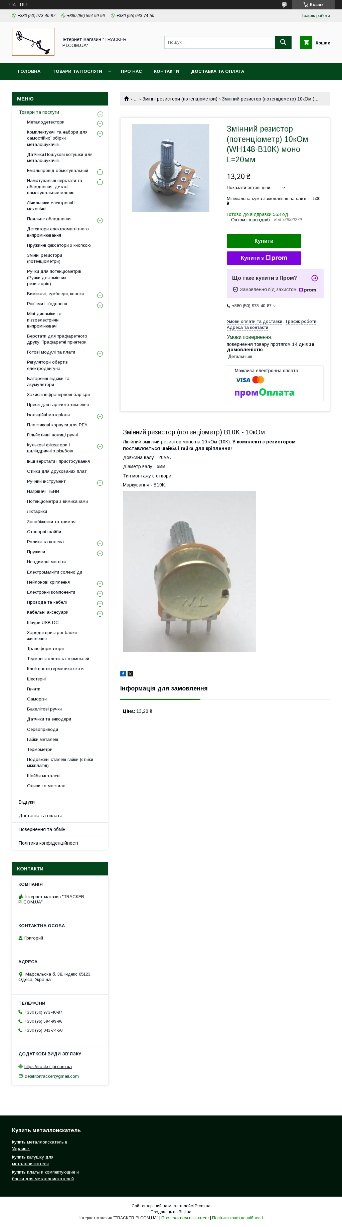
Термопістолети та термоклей (58, 658)
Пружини (36, 551)
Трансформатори (45, 648)
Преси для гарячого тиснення (58, 404)
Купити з (252, 258)
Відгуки (27, 802)
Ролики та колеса (45, 541)
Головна (29, 71)
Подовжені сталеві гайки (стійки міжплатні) (60, 762)
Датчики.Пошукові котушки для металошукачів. (60, 157)
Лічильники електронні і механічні (51, 205)
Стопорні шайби (44, 531)
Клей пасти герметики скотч (55, 668)
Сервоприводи (42, 729)
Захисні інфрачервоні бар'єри (58, 394)
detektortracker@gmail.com (52, 1075)
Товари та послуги (77, 71)
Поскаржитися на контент (185, 1218)
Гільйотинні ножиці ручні (52, 434)
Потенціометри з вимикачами (57, 501)
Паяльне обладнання (49, 218)
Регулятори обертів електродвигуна (47, 365)
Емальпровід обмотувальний (57, 170)
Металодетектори (45, 122)
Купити (264, 241)
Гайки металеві (42, 739)
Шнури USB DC (43, 622)
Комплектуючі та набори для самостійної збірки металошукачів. (57, 138)
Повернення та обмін (42, 829)
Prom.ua (202, 1206)
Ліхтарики (37, 511)
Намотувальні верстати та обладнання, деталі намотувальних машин (54, 186)
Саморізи (37, 698)
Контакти (166, 71)
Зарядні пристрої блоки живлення (52, 635)
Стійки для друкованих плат (57, 471)
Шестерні (36, 678)
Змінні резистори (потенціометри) (180, 98)
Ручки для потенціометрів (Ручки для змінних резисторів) (54, 277)
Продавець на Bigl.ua (171, 1212)
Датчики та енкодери (49, 719)
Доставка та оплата (217, 71)
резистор (171, 441)
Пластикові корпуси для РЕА (57, 424)
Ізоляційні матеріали (48, 414)
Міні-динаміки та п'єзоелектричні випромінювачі (44, 319)
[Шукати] (283, 42)
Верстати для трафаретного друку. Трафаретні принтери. (57, 339)
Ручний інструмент (46, 481)
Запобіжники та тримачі (51, 521)
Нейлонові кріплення (48, 582)
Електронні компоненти (51, 592)
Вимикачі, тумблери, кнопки (55, 293)
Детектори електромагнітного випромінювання (58, 231)
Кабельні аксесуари (47, 612)
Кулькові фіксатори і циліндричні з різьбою (50, 447)
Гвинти (33, 688)
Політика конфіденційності (48, 843)
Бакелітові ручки (44, 708)
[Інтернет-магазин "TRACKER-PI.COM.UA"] (33, 54)
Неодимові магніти (46, 561)
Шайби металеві (43, 775)
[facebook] (123, 674)
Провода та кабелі (47, 602)
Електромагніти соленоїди (54, 572)
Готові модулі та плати (51, 352)
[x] (130, 674)
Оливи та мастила (46, 785)
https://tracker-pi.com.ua (48, 1066)
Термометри (39, 749)
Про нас (131, 71)
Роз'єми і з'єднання (47, 303)
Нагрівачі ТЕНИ (43, 491)
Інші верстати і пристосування (58, 461)
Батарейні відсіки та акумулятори (48, 381)
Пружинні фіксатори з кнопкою (59, 245)
